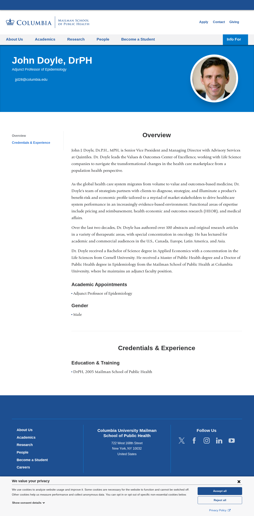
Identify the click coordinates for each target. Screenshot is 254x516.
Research (25, 445)
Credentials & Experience (31, 142)
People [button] (103, 39)
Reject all (220, 500)
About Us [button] (14, 39)
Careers (23, 467)
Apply (203, 22)
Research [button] (76, 39)
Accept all (220, 491)
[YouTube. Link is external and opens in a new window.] (231, 440)
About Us (25, 430)
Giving (234, 22)
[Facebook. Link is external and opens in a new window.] (194, 440)
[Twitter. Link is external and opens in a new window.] (181, 440)
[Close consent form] (239, 481)
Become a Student (32, 460)
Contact (219, 22)
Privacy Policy (218, 510)
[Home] (47, 22)
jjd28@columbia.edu (31, 80)
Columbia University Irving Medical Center (127, 5)
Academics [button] (45, 39)
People (22, 452)
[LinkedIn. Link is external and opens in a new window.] (219, 440)
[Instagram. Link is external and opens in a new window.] (206, 440)
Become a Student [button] (138, 39)
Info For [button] (234, 39)
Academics (26, 437)
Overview (19, 135)
